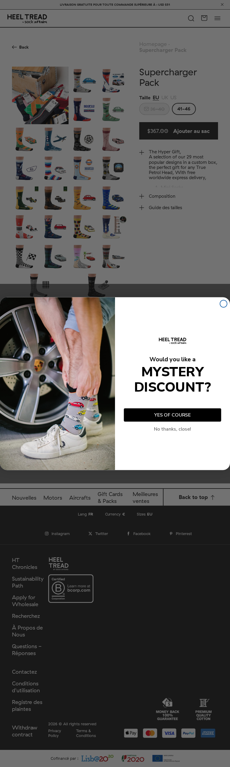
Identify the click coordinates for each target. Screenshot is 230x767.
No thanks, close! (172, 429)
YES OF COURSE (172, 415)
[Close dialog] (223, 303)
